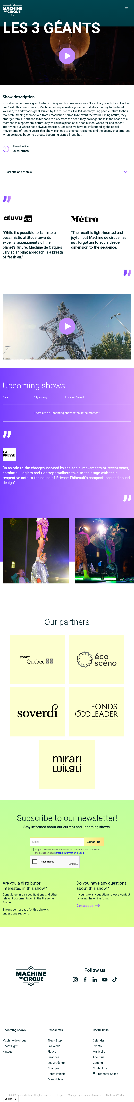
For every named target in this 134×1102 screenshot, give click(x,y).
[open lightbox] (67, 55)
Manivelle (99, 1051)
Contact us (100, 1068)
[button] (126, 8)
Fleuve (52, 1051)
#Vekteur (120, 1095)
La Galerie (54, 1046)
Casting (98, 1062)
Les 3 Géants (56, 1062)
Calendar (98, 1040)
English (8, 1099)
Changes (53, 1068)
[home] (12, 9)
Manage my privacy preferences (84, 1095)
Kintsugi (8, 1051)
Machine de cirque (14, 1040)
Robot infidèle (57, 1074)
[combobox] (11, 1099)
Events (97, 1046)
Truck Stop (55, 1040)
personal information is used (69, 853)
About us (98, 1057)
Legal (60, 1095)
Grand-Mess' (56, 1079)
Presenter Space (107, 1074)
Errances (53, 1057)
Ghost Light (10, 1046)
